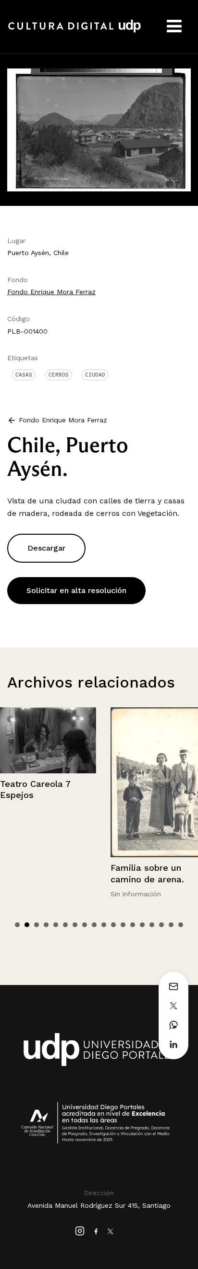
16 (161, 924)
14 (142, 924)
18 (180, 924)
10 (103, 924)
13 (132, 924)
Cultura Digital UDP (74, 31)
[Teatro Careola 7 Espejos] (48, 740)
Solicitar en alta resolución (76, 590)
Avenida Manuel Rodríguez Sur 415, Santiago (99, 1205)
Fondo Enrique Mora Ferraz (51, 292)
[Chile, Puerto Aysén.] (99, 129)
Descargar (46, 548)
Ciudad (95, 374)
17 (171, 924)
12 (123, 924)
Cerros (59, 374)
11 (113, 924)
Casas (23, 374)
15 (151, 924)
